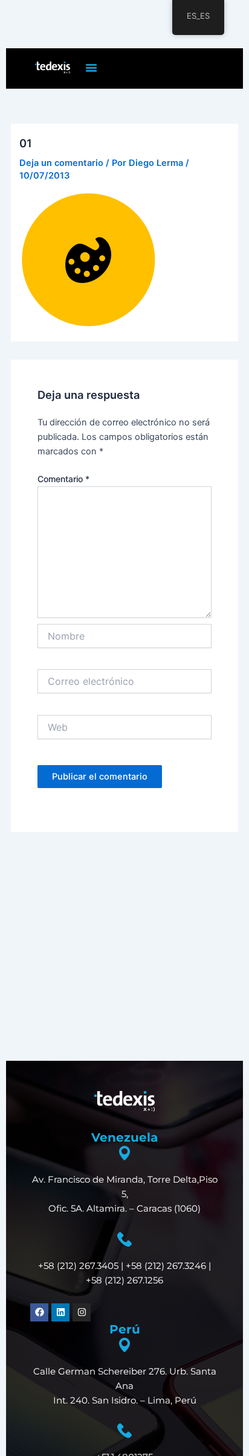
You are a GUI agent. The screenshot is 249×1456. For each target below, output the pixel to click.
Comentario (63, 479)
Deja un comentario (61, 162)
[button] (91, 68)
